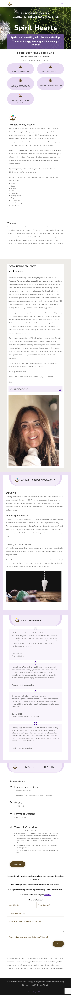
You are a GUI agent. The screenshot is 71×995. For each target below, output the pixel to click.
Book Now (17, 864)
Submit (58, 944)
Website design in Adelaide (35, 992)
